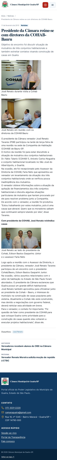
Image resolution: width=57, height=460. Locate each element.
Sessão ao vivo (9, 433)
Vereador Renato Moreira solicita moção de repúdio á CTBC (28, 358)
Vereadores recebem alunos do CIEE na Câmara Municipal (26, 346)
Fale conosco (8, 441)
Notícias (11, 16)
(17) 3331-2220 (13, 407)
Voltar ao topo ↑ (7, 457)
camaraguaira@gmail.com (18, 412)
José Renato (18, 332)
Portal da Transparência (13, 437)
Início (3, 16)
